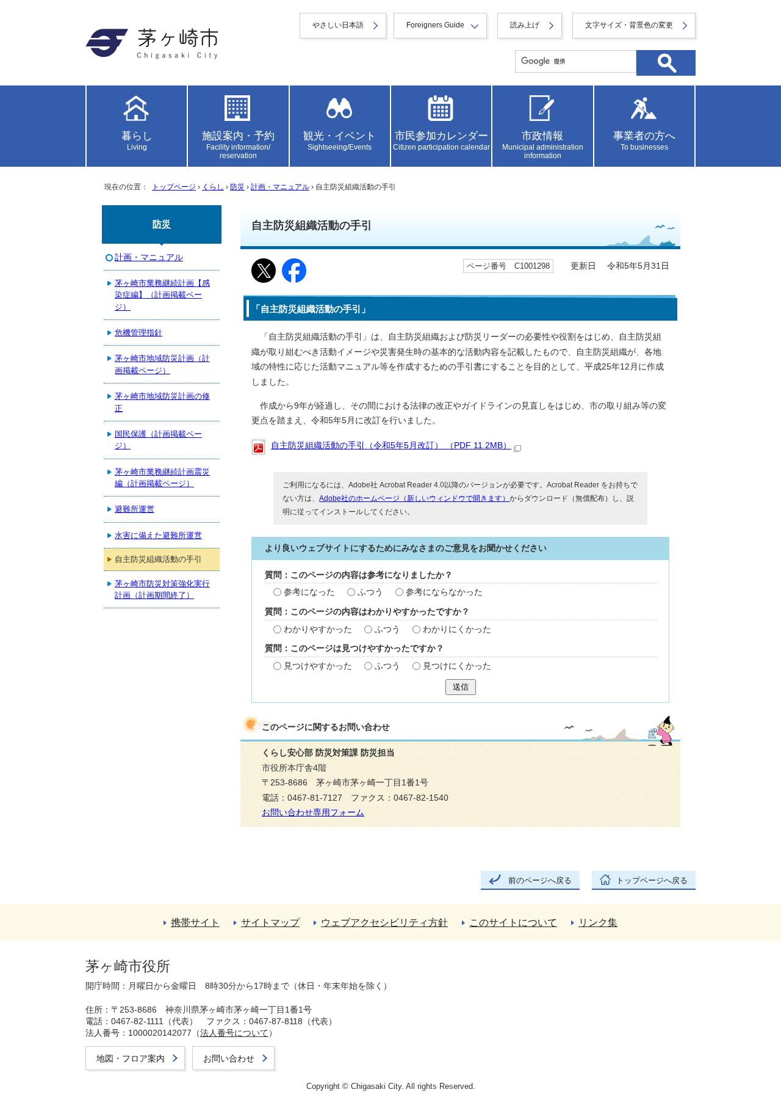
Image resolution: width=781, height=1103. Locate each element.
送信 (461, 686)
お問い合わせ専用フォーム (313, 812)
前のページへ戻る (540, 880)
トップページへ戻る (652, 880)
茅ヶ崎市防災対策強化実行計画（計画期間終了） (162, 589)
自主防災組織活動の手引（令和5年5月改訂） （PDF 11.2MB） (391, 445)
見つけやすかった (318, 666)
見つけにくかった (457, 666)
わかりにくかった (457, 629)
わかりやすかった (318, 629)
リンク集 (597, 922)
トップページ (174, 187)
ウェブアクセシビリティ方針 (384, 922)
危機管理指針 (138, 332)
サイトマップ (270, 922)
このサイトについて (513, 922)
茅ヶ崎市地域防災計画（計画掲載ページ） (162, 364)
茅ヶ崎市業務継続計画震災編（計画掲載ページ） (162, 477)
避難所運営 (134, 509)
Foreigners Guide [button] (435, 25)
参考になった (309, 592)
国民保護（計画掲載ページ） (158, 439)
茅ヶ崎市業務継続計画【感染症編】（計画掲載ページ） (162, 294)
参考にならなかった (444, 592)
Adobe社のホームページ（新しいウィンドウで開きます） (414, 498)
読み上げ (524, 25)
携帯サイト (195, 922)
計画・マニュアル (280, 187)
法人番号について (234, 1033)
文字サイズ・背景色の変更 (629, 25)
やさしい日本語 (338, 25)
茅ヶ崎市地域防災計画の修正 (162, 401)
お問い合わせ (228, 1058)
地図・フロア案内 (130, 1058)
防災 (237, 187)
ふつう (370, 592)
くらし (213, 187)
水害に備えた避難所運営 (158, 535)
